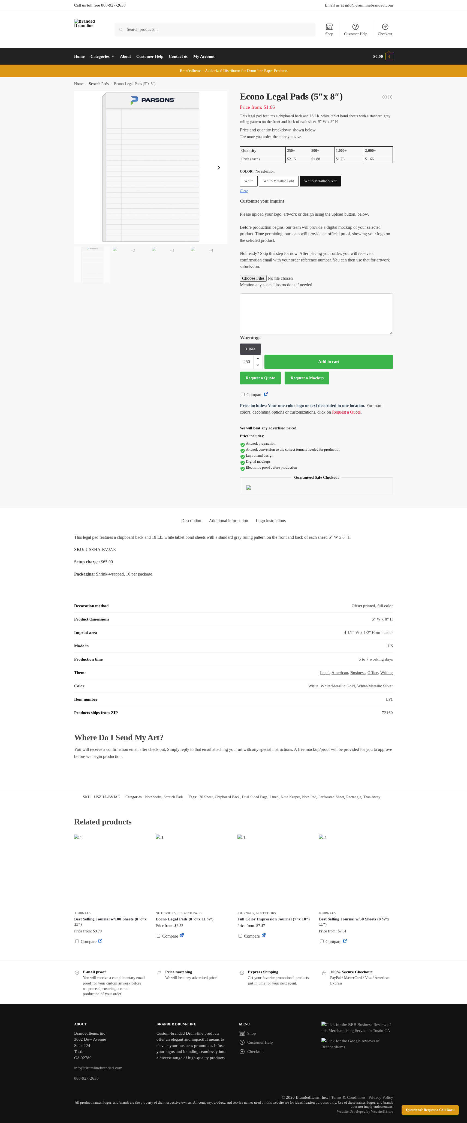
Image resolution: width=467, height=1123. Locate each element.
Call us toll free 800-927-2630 (100, 5)
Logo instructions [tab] (271, 520)
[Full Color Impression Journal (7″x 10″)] (274, 871)
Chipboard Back (227, 797)
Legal (325, 672)
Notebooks (153, 797)
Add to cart (328, 361)
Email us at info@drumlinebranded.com (359, 5)
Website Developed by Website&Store (365, 1111)
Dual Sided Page (254, 797)
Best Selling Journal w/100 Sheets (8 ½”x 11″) (110, 922)
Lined (274, 797)
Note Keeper (290, 797)
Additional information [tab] (228, 520)
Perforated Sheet (331, 797)
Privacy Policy (381, 1097)
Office (372, 672)
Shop (329, 34)
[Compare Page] (266, 394)
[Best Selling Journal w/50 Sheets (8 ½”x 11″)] (356, 871)
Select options (111, 955)
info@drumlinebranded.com (98, 1068)
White (248, 181)
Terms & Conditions (348, 1097)
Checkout (385, 34)
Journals (82, 913)
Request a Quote (260, 378)
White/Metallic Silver (320, 181)
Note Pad (309, 797)
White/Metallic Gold (278, 181)
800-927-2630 (86, 1078)
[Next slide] (218, 167)
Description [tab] (191, 520)
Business (357, 672)
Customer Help (355, 34)
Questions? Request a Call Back (430, 1110)
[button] (383, 56)
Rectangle (353, 797)
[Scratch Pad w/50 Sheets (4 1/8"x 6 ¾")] (390, 97)
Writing (386, 672)
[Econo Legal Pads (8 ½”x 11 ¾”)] (192, 871)
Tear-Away (371, 797)
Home (78, 84)
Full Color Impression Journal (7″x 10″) (273, 919)
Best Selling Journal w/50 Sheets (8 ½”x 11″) (354, 922)
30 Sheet (206, 797)
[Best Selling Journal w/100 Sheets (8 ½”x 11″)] (111, 871)
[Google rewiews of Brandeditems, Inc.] (357, 1044)
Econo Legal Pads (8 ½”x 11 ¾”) (184, 919)
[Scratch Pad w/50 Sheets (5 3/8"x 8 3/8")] (384, 97)
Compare (253, 394)
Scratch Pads (99, 84)
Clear (244, 191)
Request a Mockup (307, 378)
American (340, 672)
